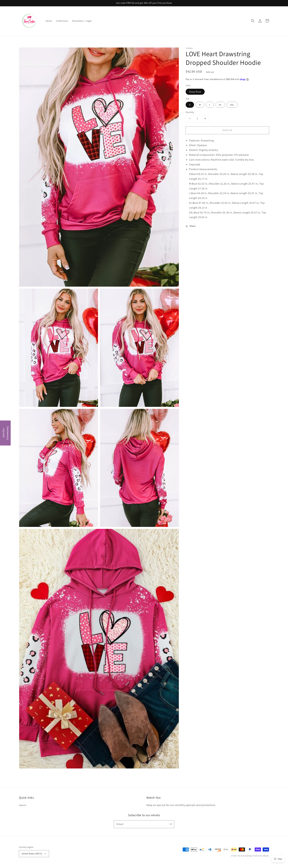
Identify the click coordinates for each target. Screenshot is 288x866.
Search (22, 805)
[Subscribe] (170, 824)
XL (220, 104)
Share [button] (193, 225)
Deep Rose (195, 91)
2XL (232, 104)
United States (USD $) (32, 853)
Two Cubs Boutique (245, 856)
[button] (252, 21)
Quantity (190, 112)
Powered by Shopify (261, 856)
